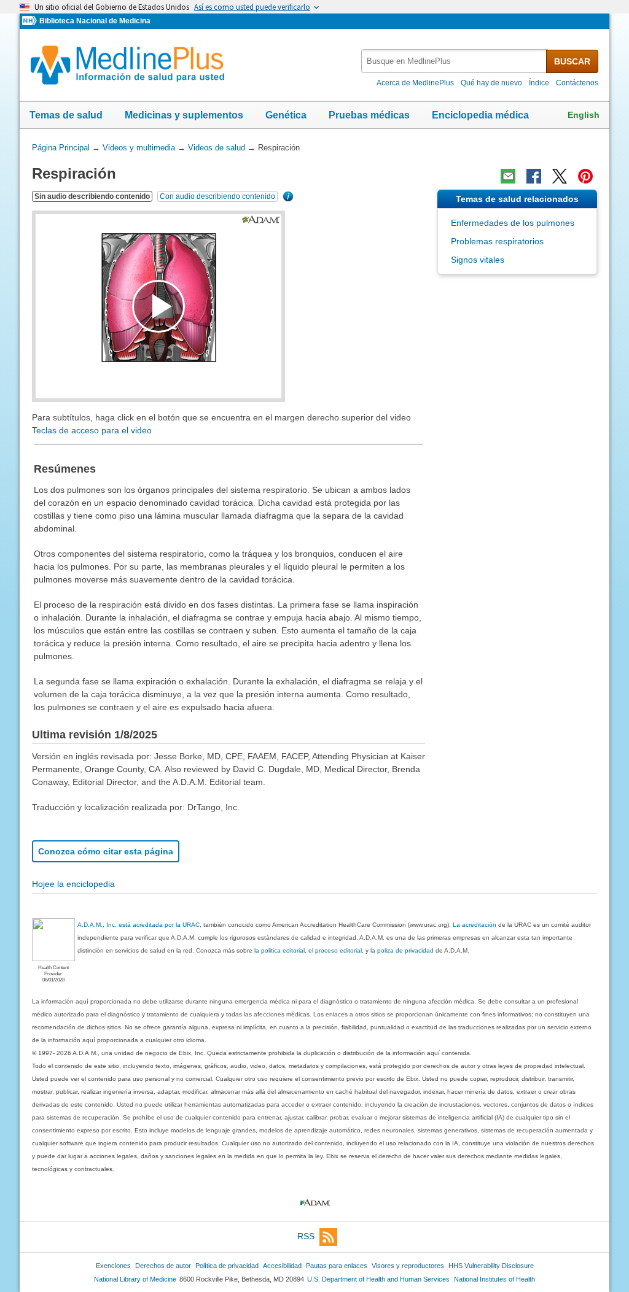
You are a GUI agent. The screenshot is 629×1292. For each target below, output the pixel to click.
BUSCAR (572, 61)
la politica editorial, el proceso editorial (308, 950)
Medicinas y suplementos (184, 115)
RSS (305, 1237)
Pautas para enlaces (336, 1265)
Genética (286, 115)
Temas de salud (66, 115)
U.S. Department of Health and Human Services (378, 1279)
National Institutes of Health (494, 1279)
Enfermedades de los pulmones (512, 223)
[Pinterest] (585, 176)
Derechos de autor (163, 1265)
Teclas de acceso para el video (92, 430)
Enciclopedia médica (480, 115)
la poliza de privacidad (402, 950)
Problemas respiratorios (497, 241)
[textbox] (454, 61)
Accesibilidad (282, 1265)
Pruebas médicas (369, 115)
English (584, 115)
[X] (559, 176)
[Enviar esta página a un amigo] (508, 176)
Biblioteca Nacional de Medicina (94, 21)
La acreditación (474, 924)
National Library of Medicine (135, 1279)
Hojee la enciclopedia (73, 884)
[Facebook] (533, 176)
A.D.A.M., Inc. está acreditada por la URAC (138, 924)
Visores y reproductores (408, 1265)
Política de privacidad (227, 1265)
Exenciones (113, 1265)
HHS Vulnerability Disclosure (491, 1265)
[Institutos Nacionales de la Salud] (30, 21)
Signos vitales (477, 260)
